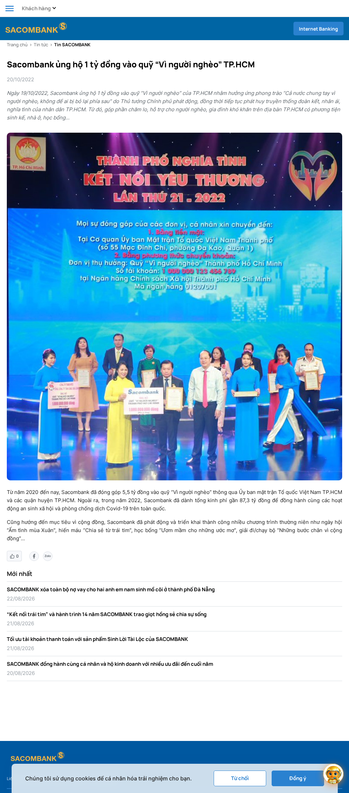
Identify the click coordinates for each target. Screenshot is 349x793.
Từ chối (240, 778)
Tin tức (41, 45)
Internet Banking (318, 29)
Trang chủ (17, 45)
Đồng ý (297, 778)
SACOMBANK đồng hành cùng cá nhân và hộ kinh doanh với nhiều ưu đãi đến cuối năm (110, 663)
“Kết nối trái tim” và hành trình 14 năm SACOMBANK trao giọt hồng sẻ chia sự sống (107, 614)
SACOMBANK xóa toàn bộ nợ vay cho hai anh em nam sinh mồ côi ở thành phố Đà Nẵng (111, 589)
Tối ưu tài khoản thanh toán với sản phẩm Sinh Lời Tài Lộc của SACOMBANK (97, 639)
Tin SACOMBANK (72, 45)
